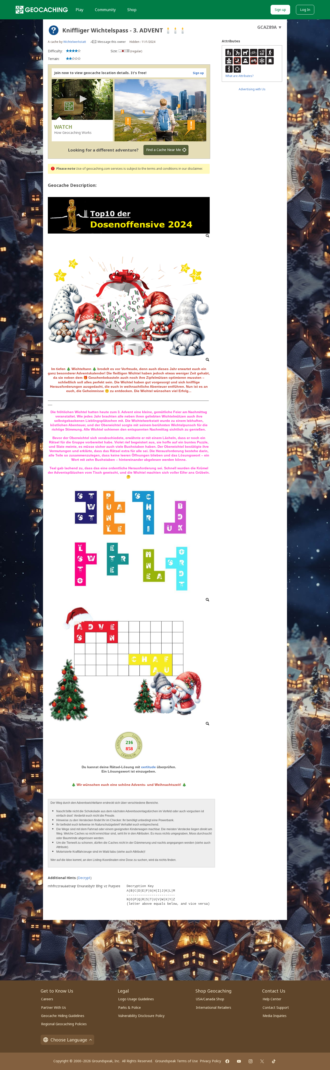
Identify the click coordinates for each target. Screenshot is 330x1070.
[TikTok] (274, 1061)
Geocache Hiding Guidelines (62, 1015)
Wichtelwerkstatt (74, 42)
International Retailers (213, 1007)
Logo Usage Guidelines (136, 999)
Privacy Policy (210, 1061)
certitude (148, 767)
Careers (47, 999)
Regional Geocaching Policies (64, 1024)
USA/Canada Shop (210, 999)
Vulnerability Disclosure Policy (141, 1015)
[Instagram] (250, 1061)
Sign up (280, 9)
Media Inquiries (275, 1015)
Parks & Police (129, 1007)
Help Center (272, 999)
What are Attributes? (239, 76)
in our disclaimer (190, 169)
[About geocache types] (53, 30)
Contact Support (276, 1007)
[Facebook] (227, 1061)
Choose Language (68, 1040)
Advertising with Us (252, 89)
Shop (131, 9)
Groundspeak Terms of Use (176, 1061)
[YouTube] (239, 1061)
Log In (305, 9)
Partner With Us (53, 1007)
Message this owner (112, 42)
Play (79, 9)
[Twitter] (262, 1061)
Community (105, 9)
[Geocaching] (42, 10)
